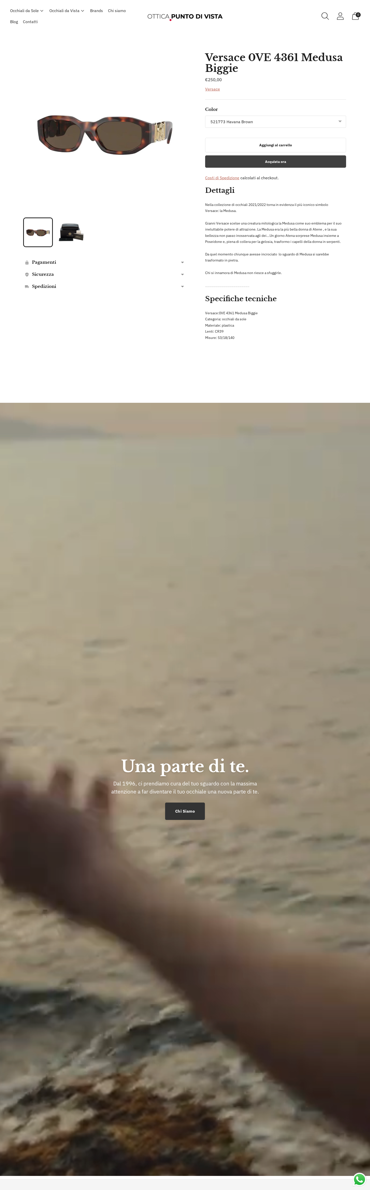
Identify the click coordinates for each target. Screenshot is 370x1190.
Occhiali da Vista (64, 10)
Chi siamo (117, 10)
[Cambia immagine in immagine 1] (38, 232)
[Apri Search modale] (325, 16)
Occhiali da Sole (24, 10)
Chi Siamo (185, 811)
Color (211, 109)
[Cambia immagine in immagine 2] (71, 232)
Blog (14, 21)
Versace (212, 89)
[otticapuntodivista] (185, 16)
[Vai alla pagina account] (340, 16)
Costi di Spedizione (222, 177)
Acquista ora (275, 161)
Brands (96, 10)
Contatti (30, 21)
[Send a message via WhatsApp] (359, 1179)
